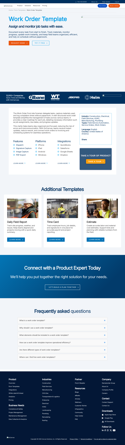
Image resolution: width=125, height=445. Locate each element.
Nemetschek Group (108, 383)
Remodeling (46, 417)
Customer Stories (81, 405)
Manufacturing (47, 390)
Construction (46, 383)
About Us (94, 2)
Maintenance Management (18, 416)
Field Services (47, 386)
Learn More (15, 240)
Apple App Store (110, 415)
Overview (12, 383)
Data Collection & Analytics (18, 419)
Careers (104, 393)
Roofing (44, 420)
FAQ (76, 419)
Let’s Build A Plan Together (62, 287)
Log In (117, 2)
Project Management (16, 412)
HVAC (44, 407)
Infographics (79, 409)
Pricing (44, 5)
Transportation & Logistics (51, 396)
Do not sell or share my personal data (105, 439)
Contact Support (107, 402)
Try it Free (39, 43)
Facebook (105, 430)
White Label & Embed (16, 393)
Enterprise (45, 400)
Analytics (12, 396)
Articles (77, 399)
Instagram (108, 430)
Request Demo (18, 43)
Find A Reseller (80, 383)
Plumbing (45, 413)
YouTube (114, 430)
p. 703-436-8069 (81, 2)
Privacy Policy (74, 439)
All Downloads (109, 421)
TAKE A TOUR (94, 161)
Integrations (13, 390)
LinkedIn (103, 430)
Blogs (77, 392)
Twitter (111, 430)
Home (11, 10)
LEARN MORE (18, 163)
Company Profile (107, 390)
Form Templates (19, 10)
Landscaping (46, 410)
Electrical (45, 403)
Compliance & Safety (16, 409)
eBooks (77, 395)
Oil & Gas (45, 393)
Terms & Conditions (86, 439)
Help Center (106, 2)
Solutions (28, 5)
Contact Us (105, 405)
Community (79, 412)
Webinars (78, 402)
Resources (36, 5)
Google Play (109, 418)
